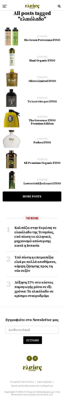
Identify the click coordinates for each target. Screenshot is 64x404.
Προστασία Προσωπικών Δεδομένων (32, 385)
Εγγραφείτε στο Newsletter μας (32, 320)
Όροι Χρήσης (44, 382)
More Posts (32, 196)
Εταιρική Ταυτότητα (22, 382)
